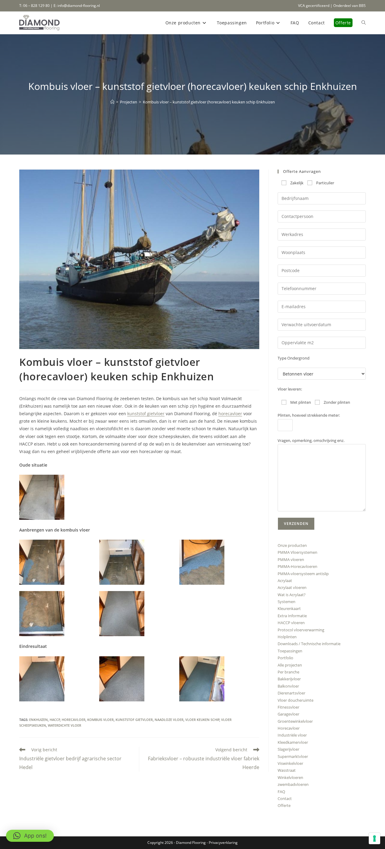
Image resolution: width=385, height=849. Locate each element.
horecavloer (230, 413)
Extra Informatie (292, 615)
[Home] (112, 102)
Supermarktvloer (293, 756)
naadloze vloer (169, 719)
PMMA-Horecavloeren (297, 566)
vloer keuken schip (202, 719)
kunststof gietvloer (146, 413)
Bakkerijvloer (289, 679)
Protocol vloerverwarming (301, 630)
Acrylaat (285, 580)
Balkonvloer (288, 686)
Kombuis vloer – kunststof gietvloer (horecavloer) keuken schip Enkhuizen (209, 102)
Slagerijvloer (288, 749)
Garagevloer (288, 714)
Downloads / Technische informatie (309, 643)
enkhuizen (38, 719)
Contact (285, 798)
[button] (59, 497)
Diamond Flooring (191, 842)
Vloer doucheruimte (295, 700)
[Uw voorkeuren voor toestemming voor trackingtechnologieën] (374, 838)
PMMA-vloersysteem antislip (303, 573)
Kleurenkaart (289, 608)
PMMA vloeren (291, 559)
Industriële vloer (292, 735)
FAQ (281, 791)
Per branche (288, 672)
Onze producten (292, 545)
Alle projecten (290, 665)
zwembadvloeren (293, 784)
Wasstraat (287, 770)
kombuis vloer (100, 719)
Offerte (284, 805)
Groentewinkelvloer (295, 721)
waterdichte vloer (64, 725)
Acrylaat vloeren (292, 587)
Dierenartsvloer (291, 693)
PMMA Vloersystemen (297, 552)
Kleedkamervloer (293, 742)
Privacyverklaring (223, 842)
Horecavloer (289, 728)
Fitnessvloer (288, 707)
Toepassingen (290, 651)
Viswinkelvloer (290, 763)
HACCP (55, 719)
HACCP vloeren (291, 622)
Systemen (286, 601)
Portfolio (285, 658)
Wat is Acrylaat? (292, 594)
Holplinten (287, 636)
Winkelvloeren (290, 777)
